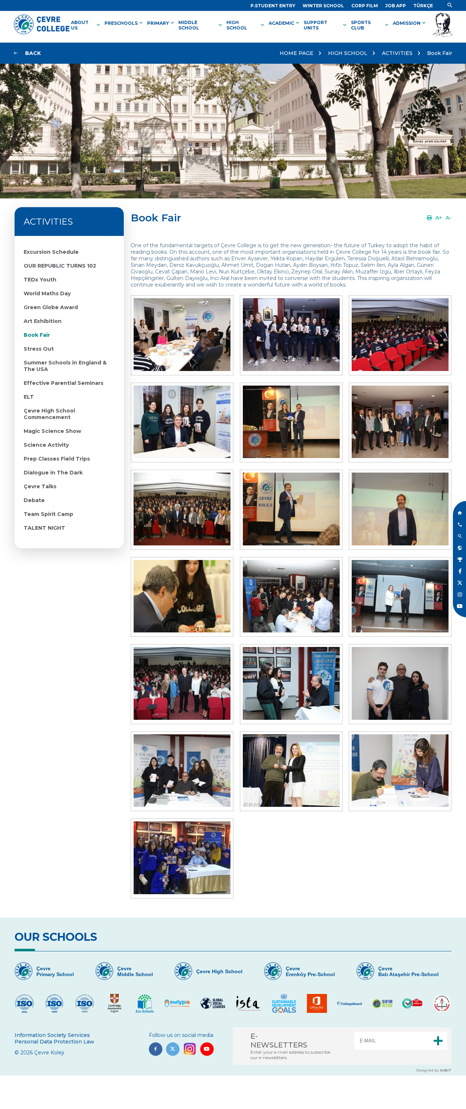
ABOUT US (86, 25)
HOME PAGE (296, 53)
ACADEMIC (285, 23)
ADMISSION (410, 23)
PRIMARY (161, 23)
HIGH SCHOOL (246, 25)
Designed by (433, 1070)
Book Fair (439, 53)
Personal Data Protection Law (54, 1041)
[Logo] (42, 32)
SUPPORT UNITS (326, 25)
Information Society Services (52, 1035)
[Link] (449, 5)
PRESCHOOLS (124, 23)
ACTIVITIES (397, 53)
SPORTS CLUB (370, 25)
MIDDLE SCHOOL (201, 25)
